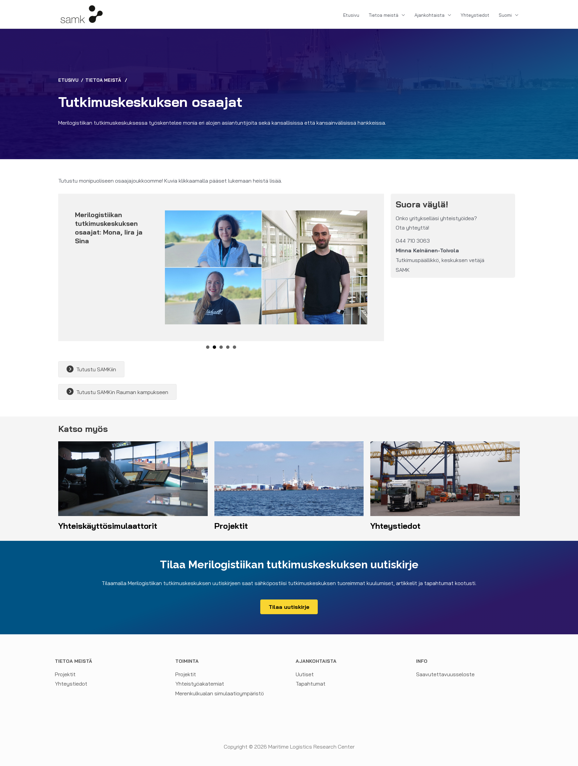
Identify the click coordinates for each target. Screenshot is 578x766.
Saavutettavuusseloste (445, 674)
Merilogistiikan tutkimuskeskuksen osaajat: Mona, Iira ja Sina (108, 227)
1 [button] (207, 347)
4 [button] (227, 347)
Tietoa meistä (383, 15)
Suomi (505, 15)
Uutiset (305, 674)
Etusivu (351, 15)
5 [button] (234, 347)
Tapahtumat (310, 683)
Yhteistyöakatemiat (199, 683)
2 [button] (214, 347)
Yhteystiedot (475, 15)
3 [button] (221, 347)
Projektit (65, 674)
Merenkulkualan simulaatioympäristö (219, 693)
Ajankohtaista (429, 15)
